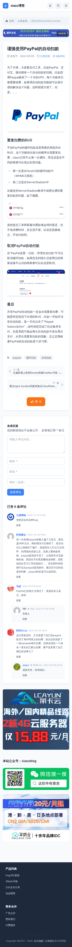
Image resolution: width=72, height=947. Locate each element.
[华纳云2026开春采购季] (36, 817)
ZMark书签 (12, 881)
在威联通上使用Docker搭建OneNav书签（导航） (38, 372)
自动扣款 (46, 357)
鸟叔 (18, 586)
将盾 (50, 940)
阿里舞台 (21, 534)
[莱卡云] (36, 719)
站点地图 (38, 940)
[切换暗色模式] (50, 5)
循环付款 (31, 357)
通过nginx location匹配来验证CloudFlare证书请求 (34, 386)
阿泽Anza (21, 630)
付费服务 (10, 925)
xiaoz (26, 665)
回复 (18, 525)
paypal (17, 357)
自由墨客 (10, 893)
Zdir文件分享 (13, 887)
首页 (11, 20)
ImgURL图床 (13, 875)
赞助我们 (10, 919)
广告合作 (10, 913)
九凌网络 (21, 515)
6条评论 (60, 56)
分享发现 (22, 20)
